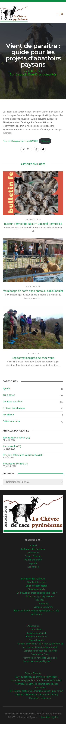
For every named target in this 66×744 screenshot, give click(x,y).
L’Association (33, 552)
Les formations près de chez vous (33, 358)
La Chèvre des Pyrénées (33, 549)
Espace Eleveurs (33, 556)
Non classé (8, 414)
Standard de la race (36, 582)
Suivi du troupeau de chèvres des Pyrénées (36, 677)
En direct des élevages (14, 408)
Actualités (37, 629)
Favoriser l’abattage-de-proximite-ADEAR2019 (20, 141)
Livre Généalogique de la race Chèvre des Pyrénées (36, 680)
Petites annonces (11, 421)
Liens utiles (33, 567)
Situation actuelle (36, 589)
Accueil (33, 545)
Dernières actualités (42, 74)
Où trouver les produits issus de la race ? (36, 593)
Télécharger (45, 141)
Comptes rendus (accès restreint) (40, 651)
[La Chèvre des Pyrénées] (14, 14)
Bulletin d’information (36, 636)
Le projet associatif (36, 633)
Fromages (44, 603)
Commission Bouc (40, 654)
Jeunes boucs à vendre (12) (16, 437)
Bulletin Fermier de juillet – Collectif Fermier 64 (33, 224)
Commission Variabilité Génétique (40, 658)
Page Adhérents (36, 640)
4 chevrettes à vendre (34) (15, 464)
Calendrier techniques (40, 698)
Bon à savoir (18, 74)
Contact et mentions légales (37, 661)
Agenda (6, 388)
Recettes (40, 600)
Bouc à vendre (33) (12, 446)
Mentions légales (49, 717)
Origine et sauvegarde (36, 586)
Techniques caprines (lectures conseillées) (36, 684)
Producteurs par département (40, 596)
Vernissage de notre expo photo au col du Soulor (33, 291)
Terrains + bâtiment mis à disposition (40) (23, 455)
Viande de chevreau (43, 607)
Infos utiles (40, 687)
